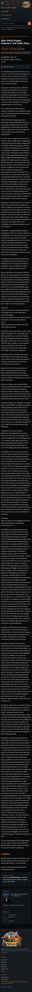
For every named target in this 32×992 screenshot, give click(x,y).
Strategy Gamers (18, 981)
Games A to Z (4, 960)
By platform (4, 966)
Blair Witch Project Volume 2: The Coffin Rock (19, 895)
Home (3, 8)
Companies (5, 19)
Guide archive (4, 979)
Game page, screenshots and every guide (13, 905)
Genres (14, 8)
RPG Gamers (10, 981)
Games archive (5, 977)
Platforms (5, 11)
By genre (3, 962)
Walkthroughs (6, 15)
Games (8, 8)
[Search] (29, 23)
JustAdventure (9, 983)
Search (3, 971)
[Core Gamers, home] (26, 4)
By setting (3, 964)
